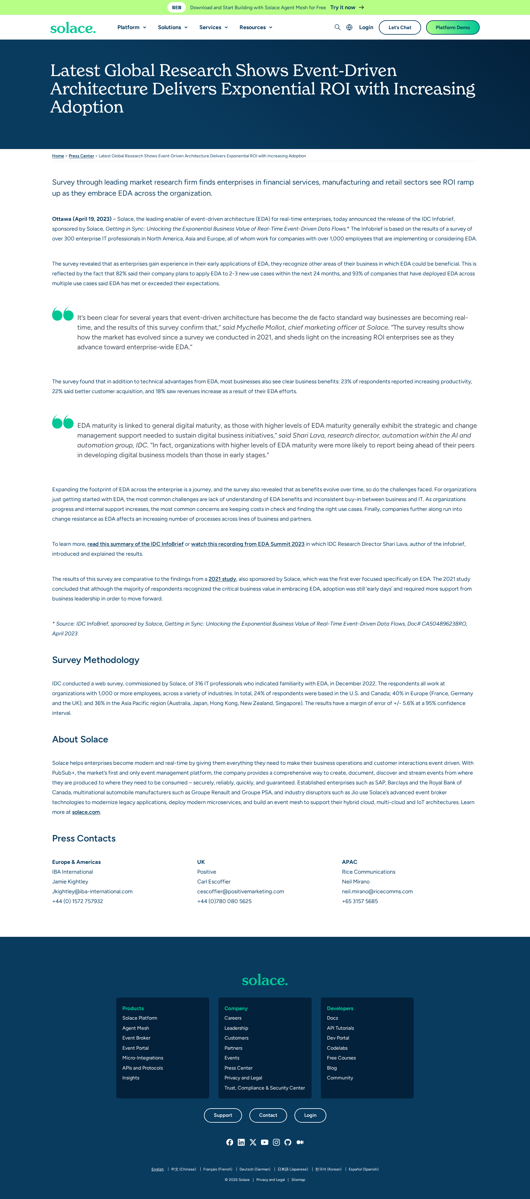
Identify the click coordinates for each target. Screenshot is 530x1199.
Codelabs (337, 1048)
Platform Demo (453, 27)
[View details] (73, 27)
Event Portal (135, 1048)
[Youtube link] (265, 1143)
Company (236, 1008)
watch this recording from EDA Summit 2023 (248, 544)
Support (223, 1115)
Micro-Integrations (142, 1058)
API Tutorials (340, 1028)
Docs (332, 1018)
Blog (332, 1068)
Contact (268, 1115)
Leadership (236, 1028)
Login (366, 27)
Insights (130, 1078)
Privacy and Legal (243, 1078)
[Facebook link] (230, 1143)
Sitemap (298, 1180)
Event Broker (136, 1038)
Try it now (343, 7)
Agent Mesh (135, 1028)
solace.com (86, 812)
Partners (233, 1048)
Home (58, 155)
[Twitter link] (253, 1143)
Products (133, 1008)
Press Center (81, 155)
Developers (340, 1008)
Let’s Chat (400, 27)
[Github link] (288, 1143)
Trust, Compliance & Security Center (265, 1088)
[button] (143, 25)
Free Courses (341, 1058)
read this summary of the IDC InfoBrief (135, 544)
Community (340, 1078)
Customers (236, 1038)
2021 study (222, 579)
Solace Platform (139, 1018)
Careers (233, 1018)
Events (232, 1058)
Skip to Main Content (30, 6)
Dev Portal (338, 1038)
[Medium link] (300, 1143)
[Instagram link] (277, 1143)
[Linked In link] (242, 1143)
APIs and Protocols (142, 1068)
